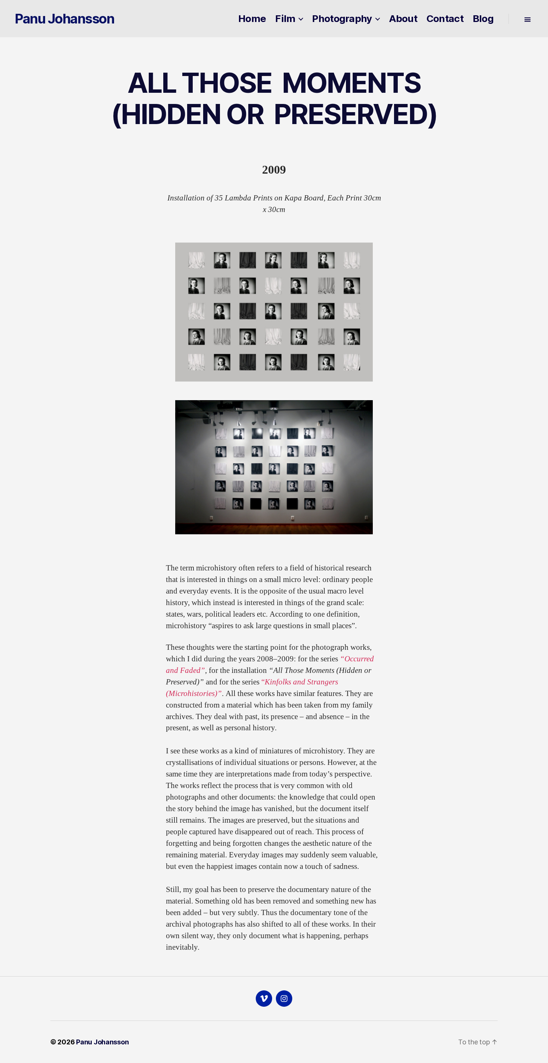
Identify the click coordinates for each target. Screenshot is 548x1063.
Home (252, 18)
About (403, 18)
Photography (342, 18)
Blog (483, 18)
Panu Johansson (64, 18)
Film (285, 18)
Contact (444, 18)
